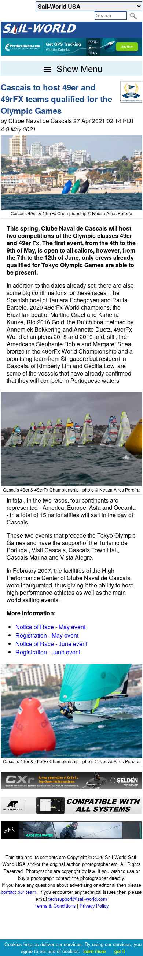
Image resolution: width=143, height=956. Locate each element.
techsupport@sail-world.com (77, 898)
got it (119, 951)
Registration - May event (46, 635)
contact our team (18, 891)
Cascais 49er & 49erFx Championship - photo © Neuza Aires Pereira (71, 489)
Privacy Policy (94, 905)
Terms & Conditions (55, 905)
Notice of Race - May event (50, 627)
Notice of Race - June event (51, 643)
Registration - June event (47, 652)
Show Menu (78, 68)
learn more (94, 951)
